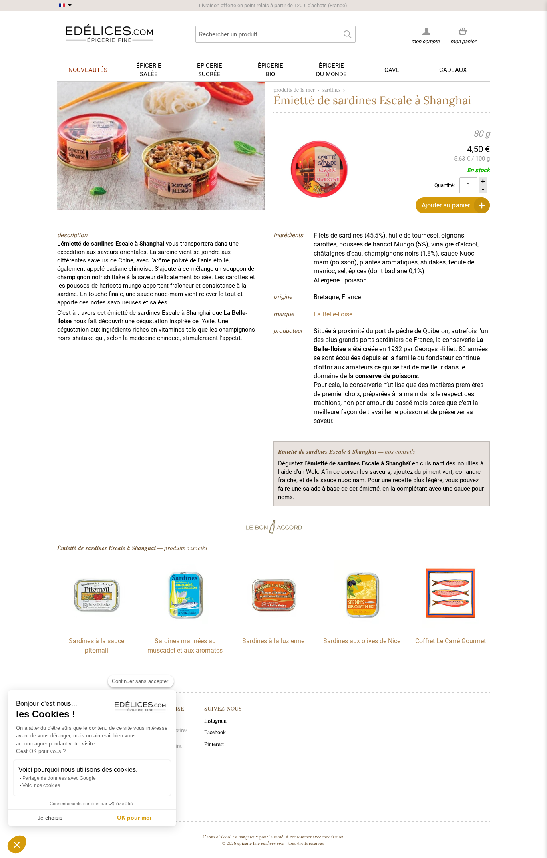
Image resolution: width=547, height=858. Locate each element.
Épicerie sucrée (209, 70)
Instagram (215, 720)
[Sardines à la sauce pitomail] (96, 626)
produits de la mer (294, 89)
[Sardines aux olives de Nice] (362, 626)
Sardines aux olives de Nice (361, 641)
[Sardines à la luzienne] (273, 626)
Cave (392, 70)
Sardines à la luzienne (273, 641)
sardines (331, 89)
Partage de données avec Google (59, 778)
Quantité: (444, 185)
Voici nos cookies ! (42, 785)
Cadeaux (453, 70)
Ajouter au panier (446, 205)
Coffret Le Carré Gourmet (450, 641)
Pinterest (214, 744)
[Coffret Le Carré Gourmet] (450, 626)
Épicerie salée (148, 70)
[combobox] (275, 34)
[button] (16, 844)
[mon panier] (463, 31)
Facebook (215, 732)
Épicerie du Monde (331, 70)
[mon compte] (425, 31)
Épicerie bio (270, 70)
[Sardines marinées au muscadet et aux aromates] (185, 626)
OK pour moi (134, 817)
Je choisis (50, 817)
